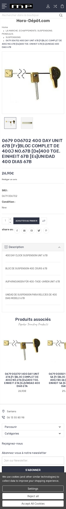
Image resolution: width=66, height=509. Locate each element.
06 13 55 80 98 (15, 417)
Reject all (33, 496)
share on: (7, 229)
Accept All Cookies (33, 503)
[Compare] (55, 7)
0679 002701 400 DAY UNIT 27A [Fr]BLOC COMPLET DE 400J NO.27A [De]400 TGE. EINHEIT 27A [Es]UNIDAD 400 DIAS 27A (22, 380)
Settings (33, 489)
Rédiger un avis (9, 179)
